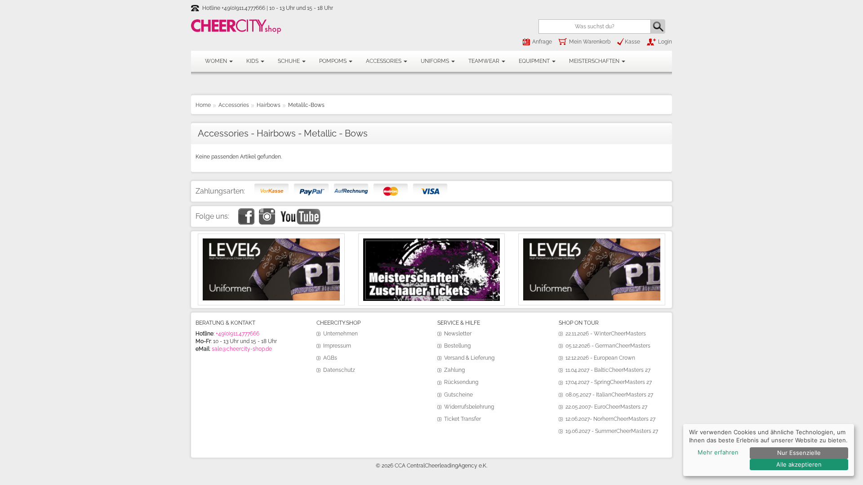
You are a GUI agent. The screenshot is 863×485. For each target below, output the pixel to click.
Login (665, 42)
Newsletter (458, 334)
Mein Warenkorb (589, 42)
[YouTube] (300, 212)
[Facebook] (246, 212)
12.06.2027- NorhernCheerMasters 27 (610, 419)
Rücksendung (461, 382)
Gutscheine (458, 395)
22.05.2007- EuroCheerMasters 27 (606, 407)
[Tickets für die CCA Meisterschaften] (431, 242)
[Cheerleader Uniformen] (271, 242)
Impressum (337, 346)
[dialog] (768, 450)
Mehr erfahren (718, 452)
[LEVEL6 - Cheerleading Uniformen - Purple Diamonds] (591, 242)
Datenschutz (339, 370)
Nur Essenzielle (799, 452)
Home (203, 105)
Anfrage (542, 42)
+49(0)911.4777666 (237, 334)
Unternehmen (340, 334)
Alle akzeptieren (799, 464)
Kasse (632, 42)
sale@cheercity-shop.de (242, 349)
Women (216, 61)
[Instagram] (267, 212)
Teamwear (484, 61)
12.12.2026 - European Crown (600, 358)
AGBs (330, 358)
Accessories (384, 61)
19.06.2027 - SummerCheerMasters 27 (611, 431)
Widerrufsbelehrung (469, 407)
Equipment (535, 61)
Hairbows (268, 105)
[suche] (658, 26)
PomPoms (333, 61)
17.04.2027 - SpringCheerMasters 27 (608, 382)
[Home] (236, 26)
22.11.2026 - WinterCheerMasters (605, 334)
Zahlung (454, 370)
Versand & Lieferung (469, 358)
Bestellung (457, 346)
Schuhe (289, 61)
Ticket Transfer (462, 419)
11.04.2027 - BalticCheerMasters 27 (607, 370)
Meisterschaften (595, 61)
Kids (253, 61)
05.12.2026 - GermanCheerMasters (607, 346)
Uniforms (435, 61)
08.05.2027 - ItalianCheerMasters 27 (609, 395)
